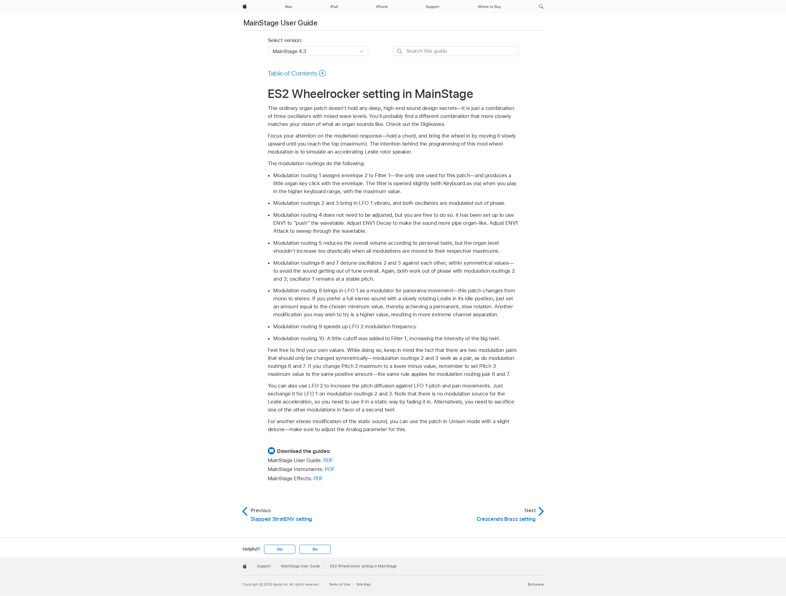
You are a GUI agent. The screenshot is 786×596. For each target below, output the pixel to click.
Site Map (363, 584)
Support (264, 566)
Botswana (535, 584)
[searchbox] (456, 51)
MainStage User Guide (280, 22)
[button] (541, 7)
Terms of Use (339, 584)
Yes (280, 549)
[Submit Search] (400, 51)
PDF (328, 460)
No (315, 549)
